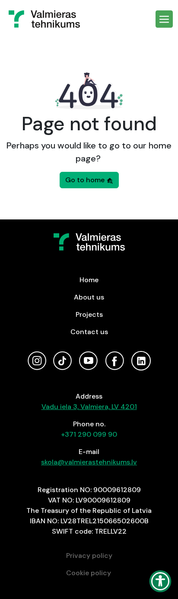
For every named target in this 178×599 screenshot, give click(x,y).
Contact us (89, 331)
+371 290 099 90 (89, 434)
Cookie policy (88, 572)
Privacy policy (89, 555)
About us (89, 297)
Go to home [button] (85, 179)
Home (89, 279)
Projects (89, 314)
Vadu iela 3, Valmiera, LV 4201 (89, 406)
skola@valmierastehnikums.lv (89, 462)
